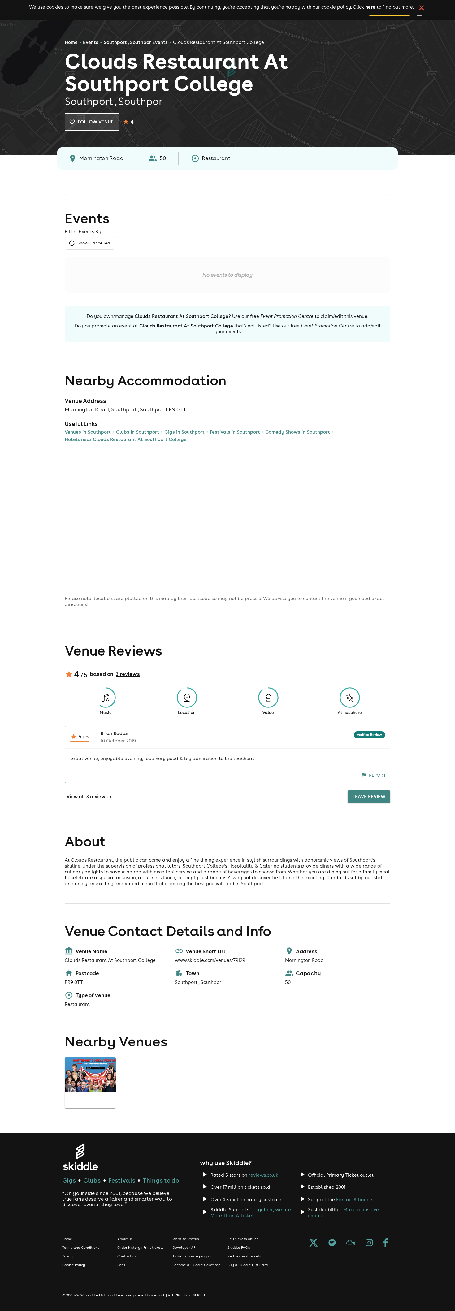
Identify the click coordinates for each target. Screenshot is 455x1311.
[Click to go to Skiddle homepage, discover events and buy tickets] (80, 1156)
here (370, 7)
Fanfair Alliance (354, 1199)
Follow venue (96, 122)
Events (90, 42)
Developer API (184, 1247)
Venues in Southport (88, 432)
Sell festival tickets (244, 1256)
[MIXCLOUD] (350, 1243)
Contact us (126, 1256)
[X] (313, 1243)
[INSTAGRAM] (369, 1243)
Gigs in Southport (184, 432)
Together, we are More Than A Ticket (250, 1212)
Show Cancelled (93, 243)
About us (125, 1239)
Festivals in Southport (235, 432)
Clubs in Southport (137, 432)
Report (377, 775)
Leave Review (369, 796)
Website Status (185, 1239)
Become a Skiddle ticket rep (196, 1265)
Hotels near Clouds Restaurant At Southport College (126, 439)
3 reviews (128, 674)
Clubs (92, 1180)
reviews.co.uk (263, 1175)
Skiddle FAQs (239, 1247)
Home (71, 42)
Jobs (121, 1265)
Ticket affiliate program (193, 1256)
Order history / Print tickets (140, 1247)
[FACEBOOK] (386, 1243)
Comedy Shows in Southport (297, 432)
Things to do (161, 1180)
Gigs (69, 1180)
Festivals (121, 1180)
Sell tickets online (243, 1239)
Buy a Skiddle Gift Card (248, 1265)
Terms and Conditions (81, 1247)
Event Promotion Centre (287, 316)
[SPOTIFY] (332, 1243)
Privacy (68, 1256)
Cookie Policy (73, 1265)
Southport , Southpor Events (136, 42)
